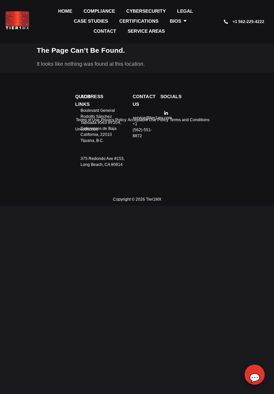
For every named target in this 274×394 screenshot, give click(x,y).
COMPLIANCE (99, 11)
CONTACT (105, 31)
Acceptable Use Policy (148, 120)
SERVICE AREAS (146, 31)
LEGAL (185, 11)
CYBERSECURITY (146, 11)
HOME (65, 11)
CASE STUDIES (91, 21)
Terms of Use (88, 120)
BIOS (175, 21)
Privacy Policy (113, 120)
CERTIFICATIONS (138, 21)
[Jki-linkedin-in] (166, 113)
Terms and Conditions (190, 120)
